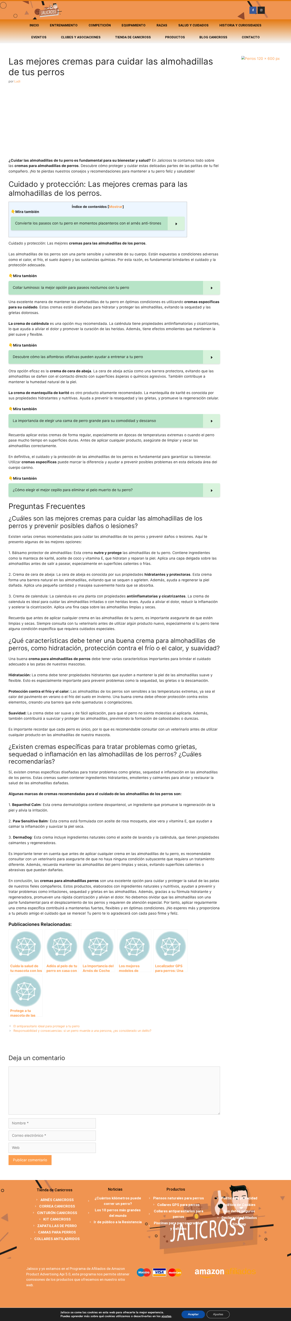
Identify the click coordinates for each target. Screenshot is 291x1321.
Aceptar (193, 1314)
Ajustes (218, 1314)
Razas (162, 25)
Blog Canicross (213, 37)
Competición (100, 25)
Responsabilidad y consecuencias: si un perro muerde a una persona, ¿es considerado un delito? (82, 1030)
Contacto (251, 37)
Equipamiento (134, 25)
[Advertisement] (114, 121)
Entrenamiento (64, 25)
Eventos (38, 37)
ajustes (166, 1316)
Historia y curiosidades (240, 25)
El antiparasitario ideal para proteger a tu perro (46, 1026)
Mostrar (115, 206)
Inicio (34, 25)
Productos (175, 37)
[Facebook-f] (253, 10)
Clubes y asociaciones (81, 37)
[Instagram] (261, 10)
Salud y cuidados (193, 25)
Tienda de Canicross (133, 37)
